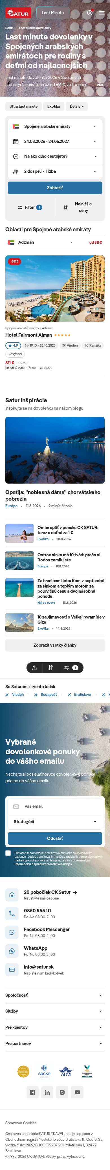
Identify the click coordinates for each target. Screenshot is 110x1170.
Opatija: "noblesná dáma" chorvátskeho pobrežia (52, 495)
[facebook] (33, 1092)
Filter (32, 207)
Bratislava (82, 694)
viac (100, 84)
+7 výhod (15, 354)
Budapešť (48, 694)
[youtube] (77, 1092)
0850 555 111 (37, 910)
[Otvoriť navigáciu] (102, 12)
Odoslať (55, 838)
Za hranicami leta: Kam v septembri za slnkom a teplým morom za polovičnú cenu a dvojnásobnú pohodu (71, 588)
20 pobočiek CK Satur (47, 892)
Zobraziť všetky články (55, 645)
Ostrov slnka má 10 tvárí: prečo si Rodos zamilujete (69, 557)
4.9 (15, 345)
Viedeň (17, 694)
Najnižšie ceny (83, 207)
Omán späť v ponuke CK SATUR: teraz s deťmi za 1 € (68, 530)
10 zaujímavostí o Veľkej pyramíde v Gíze (71, 619)
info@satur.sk (39, 967)
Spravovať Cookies (20, 1123)
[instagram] (62, 1092)
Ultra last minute (24, 106)
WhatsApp (35, 948)
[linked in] (47, 1092)
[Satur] (18, 12)
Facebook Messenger (47, 929)
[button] (55, 126)
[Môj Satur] (90, 12)
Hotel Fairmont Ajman (28, 335)
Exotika (53, 106)
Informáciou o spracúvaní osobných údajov (43, 864)
